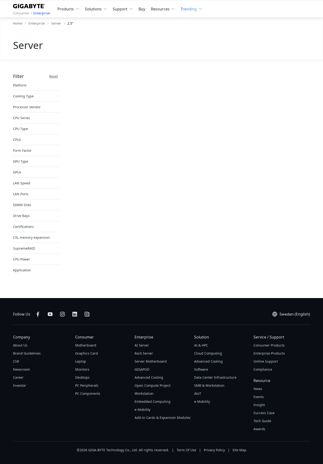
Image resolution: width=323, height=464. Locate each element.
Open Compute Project (152, 385)
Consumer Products (269, 345)
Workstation (144, 393)
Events (258, 397)
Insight (259, 405)
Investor (19, 385)
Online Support (265, 361)
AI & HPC (201, 345)
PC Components (87, 393)
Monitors (82, 369)
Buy (142, 9)
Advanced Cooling (149, 377)
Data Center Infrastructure (215, 377)
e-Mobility (142, 409)
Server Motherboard (151, 361)
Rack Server (144, 353)
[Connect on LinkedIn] (74, 314)
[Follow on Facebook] (38, 314)
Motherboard (85, 345)
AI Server (142, 345)
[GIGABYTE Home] (30, 5)
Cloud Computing (208, 353)
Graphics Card (86, 353)
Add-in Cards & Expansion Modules (163, 417)
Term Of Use (186, 450)
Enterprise (41, 13)
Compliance (262, 369)
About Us (20, 345)
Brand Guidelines (27, 353)
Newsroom (21, 369)
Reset (53, 76)
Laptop (80, 361)
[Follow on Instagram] (62, 314)
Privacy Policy (214, 450)
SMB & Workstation (209, 385)
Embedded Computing (152, 401)
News (257, 388)
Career (18, 377)
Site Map (239, 450)
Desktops (82, 377)
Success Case (264, 413)
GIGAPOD (142, 369)
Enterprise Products (269, 353)
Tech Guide (262, 421)
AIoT (197, 393)
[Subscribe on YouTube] (50, 314)
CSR (16, 361)
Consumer (21, 13)
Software (201, 369)
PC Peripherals (86, 385)
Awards (259, 429)
